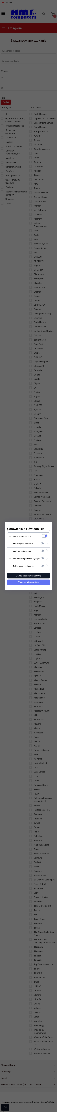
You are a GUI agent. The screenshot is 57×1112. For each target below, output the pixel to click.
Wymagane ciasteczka (22, 536)
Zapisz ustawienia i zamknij (28, 575)
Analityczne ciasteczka (22, 551)
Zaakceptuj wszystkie (28, 582)
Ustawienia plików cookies (26, 529)
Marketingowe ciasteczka (23, 544)
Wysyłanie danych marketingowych (26, 559)
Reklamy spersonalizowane (23, 566)
